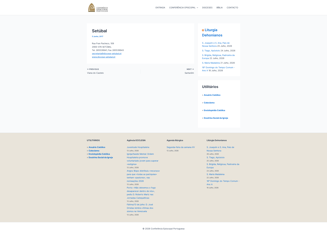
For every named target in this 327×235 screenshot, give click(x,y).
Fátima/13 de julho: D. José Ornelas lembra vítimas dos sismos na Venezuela (140, 208)
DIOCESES (207, 7)
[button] (197, 7)
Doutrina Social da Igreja (216, 118)
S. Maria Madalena (211, 63)
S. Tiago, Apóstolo (211, 50)
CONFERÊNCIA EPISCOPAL (182, 7)
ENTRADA (160, 7)
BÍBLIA (220, 7)
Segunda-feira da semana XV (181, 147)
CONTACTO (232, 7)
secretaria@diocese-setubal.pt (106, 53)
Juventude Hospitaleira (138, 147)
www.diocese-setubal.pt (103, 57)
